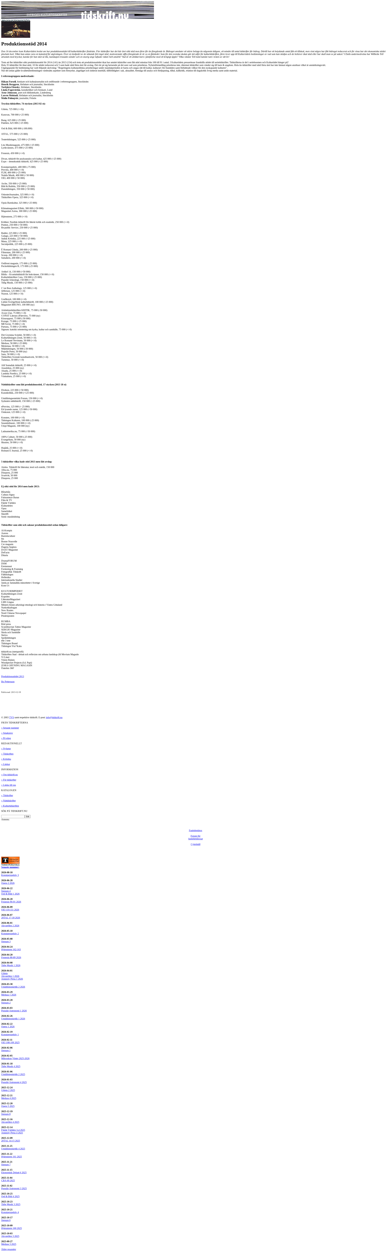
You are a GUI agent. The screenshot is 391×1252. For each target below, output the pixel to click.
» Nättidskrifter (8, 800)
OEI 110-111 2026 (10, 909)
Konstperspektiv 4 (10, 1212)
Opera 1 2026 (8, 1026)
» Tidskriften (7, 754)
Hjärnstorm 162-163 (11, 949)
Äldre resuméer (8, 1249)
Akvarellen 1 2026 (10, 976)
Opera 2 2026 (8, 883)
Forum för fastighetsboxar (195, 837)
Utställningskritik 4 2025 (13, 1148)
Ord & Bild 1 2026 (10, 893)
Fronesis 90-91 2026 (11, 901)
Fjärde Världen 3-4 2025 (13, 1130)
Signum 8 (6, 1114)
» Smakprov (7, 733)
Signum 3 (6, 941)
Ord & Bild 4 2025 (10, 1196)
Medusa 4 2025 (8, 1098)
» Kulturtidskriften (10, 806)
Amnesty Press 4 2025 (12, 1132)
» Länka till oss (8, 785)
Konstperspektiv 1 (10, 1034)
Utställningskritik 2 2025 (13, 1074)
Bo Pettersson (8, 681)
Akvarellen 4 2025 (10, 1122)
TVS (11, 717)
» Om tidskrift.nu (9, 774)
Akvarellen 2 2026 (10, 925)
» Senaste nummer (10, 728)
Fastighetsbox (195, 830)
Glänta (4, 973)
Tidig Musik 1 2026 (10, 965)
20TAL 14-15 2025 (10, 1140)
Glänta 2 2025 (8, 1090)
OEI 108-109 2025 (10, 1042)
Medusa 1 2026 (8, 994)
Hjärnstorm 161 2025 (11, 1156)
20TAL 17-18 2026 (10, 917)
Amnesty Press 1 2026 (12, 979)
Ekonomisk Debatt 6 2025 (14, 1172)
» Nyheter (6, 748)
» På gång (6, 738)
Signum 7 (6, 1164)
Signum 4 (6, 891)
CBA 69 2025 (8, 1180)
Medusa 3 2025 (8, 1244)
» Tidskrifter (7, 795)
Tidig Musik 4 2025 (10, 1066)
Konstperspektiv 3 (10, 875)
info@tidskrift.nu (54, 717)
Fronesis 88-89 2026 (11, 957)
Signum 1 (6, 1050)
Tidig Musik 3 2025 (10, 1204)
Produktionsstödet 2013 (12, 676)
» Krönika (6, 759)
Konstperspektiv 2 (10, 933)
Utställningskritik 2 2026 (13, 987)
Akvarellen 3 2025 (10, 1236)
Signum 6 (6, 1220)
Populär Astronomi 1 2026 (14, 1010)
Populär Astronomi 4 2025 (14, 1082)
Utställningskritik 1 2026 (13, 1018)
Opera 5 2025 (8, 1106)
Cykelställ (195, 844)
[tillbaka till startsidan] (77, 18)
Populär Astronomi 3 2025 (14, 1188)
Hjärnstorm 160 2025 (11, 1228)
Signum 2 (6, 1002)
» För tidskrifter (8, 780)
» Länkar (5, 764)
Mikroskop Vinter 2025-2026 (15, 1058)
